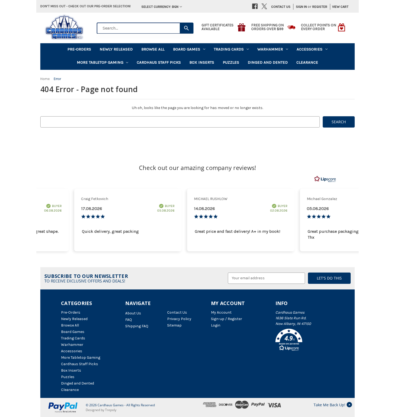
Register (319, 7)
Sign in (301, 7)
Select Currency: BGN (159, 7)
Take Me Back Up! (329, 404)
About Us (133, 313)
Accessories (309, 49)
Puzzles (231, 62)
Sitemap (174, 325)
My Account (221, 312)
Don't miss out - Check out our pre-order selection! (85, 6)
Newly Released (116, 49)
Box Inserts (201, 62)
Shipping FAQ (136, 326)
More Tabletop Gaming (100, 62)
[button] (304, 341)
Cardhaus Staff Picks (159, 62)
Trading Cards (229, 49)
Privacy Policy (179, 319)
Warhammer (270, 49)
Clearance (307, 62)
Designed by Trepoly (101, 410)
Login (215, 325)
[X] (264, 6)
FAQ (128, 319)
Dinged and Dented (268, 62)
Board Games (186, 49)
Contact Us (280, 7)
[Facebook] (255, 6)
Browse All (152, 49)
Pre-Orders (79, 49)
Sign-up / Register (226, 319)
